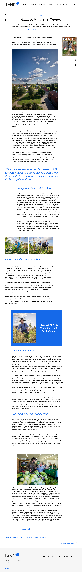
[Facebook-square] (5, 17)
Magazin (26, 4)
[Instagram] (5, 14)
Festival (58, 4)
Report (41, 15)
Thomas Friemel (50, 30)
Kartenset (66, 4)
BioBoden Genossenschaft (12, 537)
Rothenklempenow (28, 537)
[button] (75, 4)
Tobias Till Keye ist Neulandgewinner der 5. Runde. (48, 328)
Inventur (34, 4)
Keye (21, 537)
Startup (36, 537)
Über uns (42, 556)
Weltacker (42, 537)
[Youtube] (5, 20)
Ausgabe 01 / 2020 (32, 30)
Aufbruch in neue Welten (41, 19)
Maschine (42, 4)
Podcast (50, 4)
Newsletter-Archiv (36, 568)
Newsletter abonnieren (26, 568)
